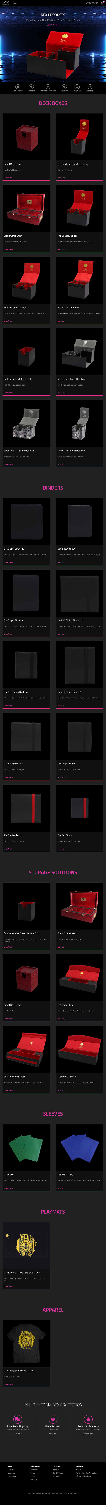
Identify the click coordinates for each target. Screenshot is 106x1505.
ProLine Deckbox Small (69, 307)
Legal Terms (63, 1493)
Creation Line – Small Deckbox (72, 164)
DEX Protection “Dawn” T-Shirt (19, 1370)
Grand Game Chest (13, 235)
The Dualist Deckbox (67, 235)
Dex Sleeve (9, 1174)
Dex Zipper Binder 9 (13, 620)
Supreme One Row (67, 1076)
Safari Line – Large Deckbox (71, 379)
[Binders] (31, 86)
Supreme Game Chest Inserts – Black (22, 933)
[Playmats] (77, 86)
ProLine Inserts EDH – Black (17, 379)
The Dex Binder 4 (66, 835)
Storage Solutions (48, 90)
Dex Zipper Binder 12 (14, 548)
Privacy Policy (73, 1493)
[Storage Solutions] (48, 86)
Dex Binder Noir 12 (13, 763)
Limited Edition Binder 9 (69, 692)
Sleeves (64, 90)
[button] (15, 3)
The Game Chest (65, 1005)
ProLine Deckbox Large (15, 307)
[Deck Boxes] (17, 86)
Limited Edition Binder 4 (16, 692)
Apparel (89, 90)
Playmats (77, 90)
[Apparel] (90, 86)
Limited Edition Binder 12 (70, 620)
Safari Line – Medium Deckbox (19, 450)
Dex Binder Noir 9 (66, 763)
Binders (31, 90)
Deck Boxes (18, 90)
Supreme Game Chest (14, 1076)
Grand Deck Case (12, 164)
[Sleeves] (64, 86)
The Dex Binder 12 (13, 835)
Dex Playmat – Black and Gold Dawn (22, 1272)
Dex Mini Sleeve (65, 1174)
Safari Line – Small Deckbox (71, 450)
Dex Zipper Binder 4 (67, 548)
